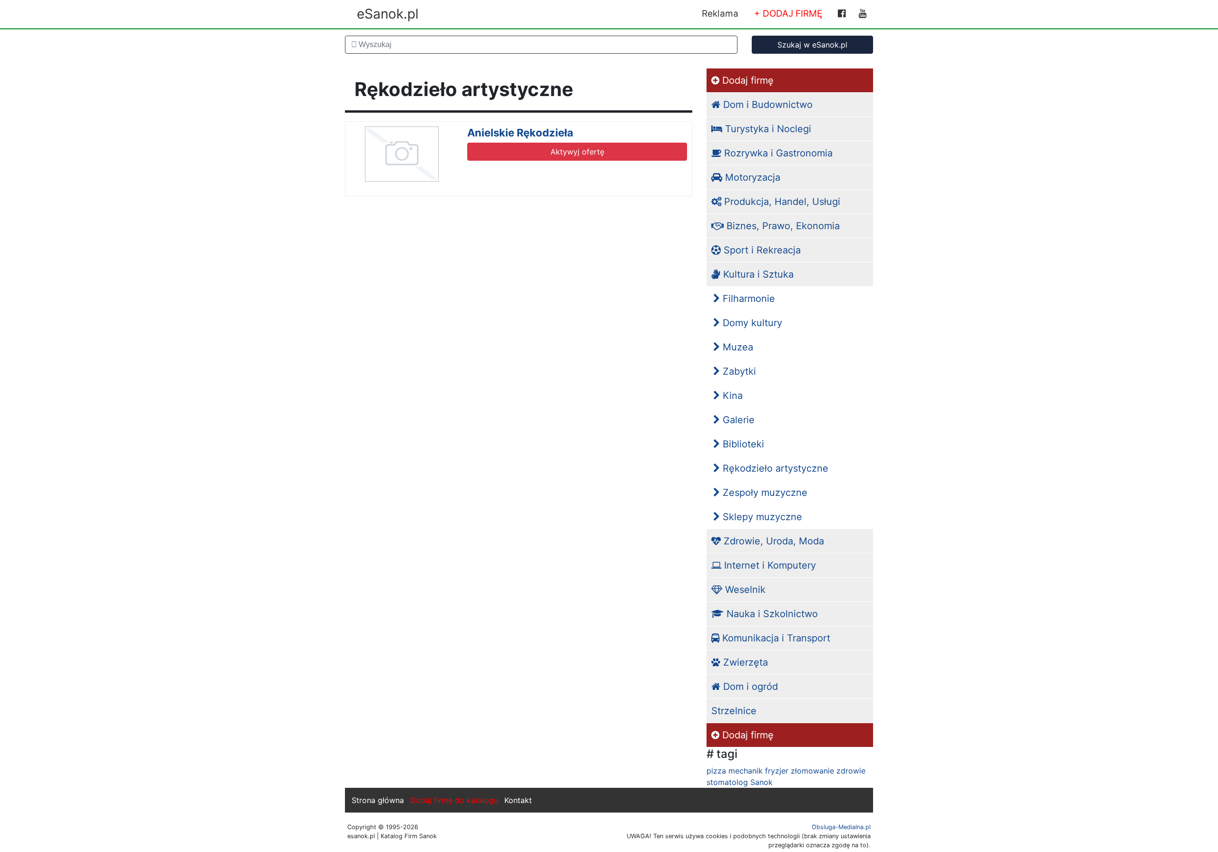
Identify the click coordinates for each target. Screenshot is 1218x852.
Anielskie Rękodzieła (520, 132)
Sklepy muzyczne (761, 517)
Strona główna (378, 800)
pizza (716, 770)
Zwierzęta (744, 662)
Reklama (720, 13)
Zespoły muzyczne (763, 492)
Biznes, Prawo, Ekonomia (782, 226)
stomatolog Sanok (740, 782)
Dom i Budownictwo (766, 104)
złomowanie (812, 770)
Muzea (736, 347)
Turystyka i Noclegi (766, 129)
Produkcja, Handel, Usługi (780, 201)
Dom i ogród (749, 686)
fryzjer (776, 770)
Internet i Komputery (768, 565)
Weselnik (744, 589)
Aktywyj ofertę (577, 151)
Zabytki (738, 371)
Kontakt (518, 800)
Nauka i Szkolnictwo (771, 614)
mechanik (745, 770)
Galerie (737, 420)
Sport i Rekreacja (761, 250)
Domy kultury (751, 323)
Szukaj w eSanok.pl (812, 44)
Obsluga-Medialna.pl (841, 827)
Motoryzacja (751, 177)
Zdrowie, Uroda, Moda (772, 541)
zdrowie (850, 770)
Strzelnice (733, 710)
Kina (731, 395)
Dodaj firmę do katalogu (454, 800)
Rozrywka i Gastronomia (777, 153)
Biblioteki (742, 444)
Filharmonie (747, 298)
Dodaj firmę (746, 80)
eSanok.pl (388, 14)
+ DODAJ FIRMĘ (788, 13)
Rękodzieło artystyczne (774, 468)
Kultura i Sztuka (757, 274)
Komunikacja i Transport (774, 638)
